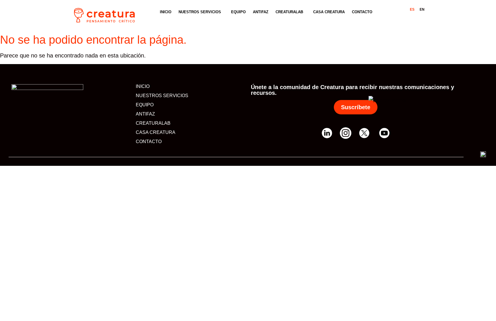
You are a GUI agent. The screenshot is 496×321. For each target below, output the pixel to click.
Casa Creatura (329, 12)
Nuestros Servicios (200, 12)
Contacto (362, 12)
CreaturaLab (289, 12)
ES (412, 9)
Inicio (165, 12)
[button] (201, 12)
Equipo (238, 12)
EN (422, 9)
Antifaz (260, 12)
